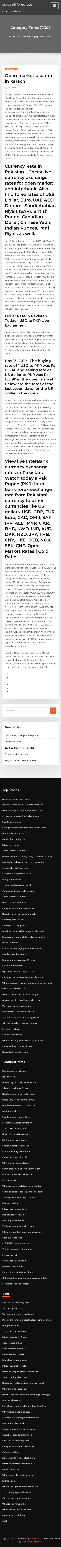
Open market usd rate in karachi (18, 1011)
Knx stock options (10, 1203)
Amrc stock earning (12, 1400)
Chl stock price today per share (17, 1272)
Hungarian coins (10, 1325)
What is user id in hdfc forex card (18, 1475)
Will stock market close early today (19, 1023)
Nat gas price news (11, 879)
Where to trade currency (14, 1388)
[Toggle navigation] (54, 6)
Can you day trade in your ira (16, 1498)
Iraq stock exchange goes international (21, 948)
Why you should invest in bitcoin (20, 760)
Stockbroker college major (15, 868)
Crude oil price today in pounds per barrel (23, 1191)
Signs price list (9, 1254)
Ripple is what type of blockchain (18, 1457)
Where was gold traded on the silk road (22, 810)
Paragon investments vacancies (18, 908)
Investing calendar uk (13, 1220)
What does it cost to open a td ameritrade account (27, 983)
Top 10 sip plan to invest (14, 1331)
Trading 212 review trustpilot (19, 747)
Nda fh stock (8, 1076)
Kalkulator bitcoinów (12, 965)
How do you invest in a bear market (19, 914)
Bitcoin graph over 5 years (15, 1337)
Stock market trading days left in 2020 (21, 1417)
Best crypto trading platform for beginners (23, 937)
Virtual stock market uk (13, 988)
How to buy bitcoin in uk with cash (19, 1082)
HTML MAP (37, 1541)
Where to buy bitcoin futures (16, 1163)
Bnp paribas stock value (14, 1214)
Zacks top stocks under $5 (15, 850)
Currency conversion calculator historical (22, 977)
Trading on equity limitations (17, 1249)
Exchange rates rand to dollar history (20, 816)
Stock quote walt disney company (19, 1197)
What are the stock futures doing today (21, 1186)
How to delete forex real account (18, 1094)
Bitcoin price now (11, 845)
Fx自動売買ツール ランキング (15, 1243)
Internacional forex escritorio (17, 1463)
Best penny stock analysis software (19, 1099)
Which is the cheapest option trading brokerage (26, 1394)
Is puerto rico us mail (12, 1266)
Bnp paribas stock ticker (14, 1071)
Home (12, 36)
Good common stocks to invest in (18, 1105)
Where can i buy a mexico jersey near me (22, 1040)
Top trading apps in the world (17, 1492)
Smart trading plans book (15, 1377)
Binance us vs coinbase (13, 1515)
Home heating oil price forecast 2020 (20, 1371)
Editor (12, 87)
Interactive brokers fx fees (15, 1365)
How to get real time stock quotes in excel (23, 1383)
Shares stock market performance (19, 1429)
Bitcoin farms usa (10, 1469)
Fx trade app (8, 1480)
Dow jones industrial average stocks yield (23, 931)
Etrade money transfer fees (16, 1117)
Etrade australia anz (12, 822)
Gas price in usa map (12, 833)
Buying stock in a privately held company (22, 804)
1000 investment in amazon (15, 1145)
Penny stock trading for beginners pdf (21, 1168)
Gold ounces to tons (12, 1237)
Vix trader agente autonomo (16, 1006)
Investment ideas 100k (13, 1423)
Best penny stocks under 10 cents (18, 960)
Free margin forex (11, 1029)
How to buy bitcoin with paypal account (21, 1000)
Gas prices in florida (12, 1034)
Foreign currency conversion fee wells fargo (24, 827)
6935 (4, 1521)
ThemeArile (26, 1541)
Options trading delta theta (16, 1151)
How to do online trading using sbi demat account (27, 856)
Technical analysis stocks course (18, 1226)
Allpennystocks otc (11, 1111)
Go (53, 710)
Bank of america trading (14, 1140)
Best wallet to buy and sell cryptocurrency (23, 862)
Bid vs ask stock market (13, 1354)
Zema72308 (11, 69)
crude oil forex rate (17, 4)
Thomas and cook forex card (16, 885)
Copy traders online (12, 1342)
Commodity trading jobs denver (18, 891)
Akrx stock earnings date (14, 925)
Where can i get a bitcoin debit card (20, 1486)
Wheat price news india (14, 1503)
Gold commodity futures (14, 902)
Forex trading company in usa (17, 1046)
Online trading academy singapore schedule (24, 1277)
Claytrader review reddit (14, 1260)
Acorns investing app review (16, 799)
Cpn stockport (9, 1180)
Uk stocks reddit (10, 942)
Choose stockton (13, 741)
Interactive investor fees (14, 1208)
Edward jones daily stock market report (22, 1231)
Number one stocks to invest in (17, 1174)
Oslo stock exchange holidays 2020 (22, 735)
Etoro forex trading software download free (24, 1406)
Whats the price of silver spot (16, 1509)
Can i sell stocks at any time (15, 1302)
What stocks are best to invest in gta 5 (20, 994)
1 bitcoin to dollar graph (14, 1128)
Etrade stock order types (17, 754)
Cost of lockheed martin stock (17, 1434)
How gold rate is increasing (16, 1134)
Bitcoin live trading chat (14, 839)
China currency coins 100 (14, 1157)
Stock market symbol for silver (17, 873)
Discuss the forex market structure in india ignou (26, 1319)
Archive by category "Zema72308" (35, 36)
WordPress (35, 1538)
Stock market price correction (17, 1122)
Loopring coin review (12, 919)
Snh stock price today (13, 1308)
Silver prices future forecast (16, 1088)
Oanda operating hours (14, 954)
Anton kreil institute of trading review (21, 1017)
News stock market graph (15, 1052)
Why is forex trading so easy (16, 1411)
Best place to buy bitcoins (14, 1360)
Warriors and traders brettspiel (18, 1314)
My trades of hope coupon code (18, 971)
